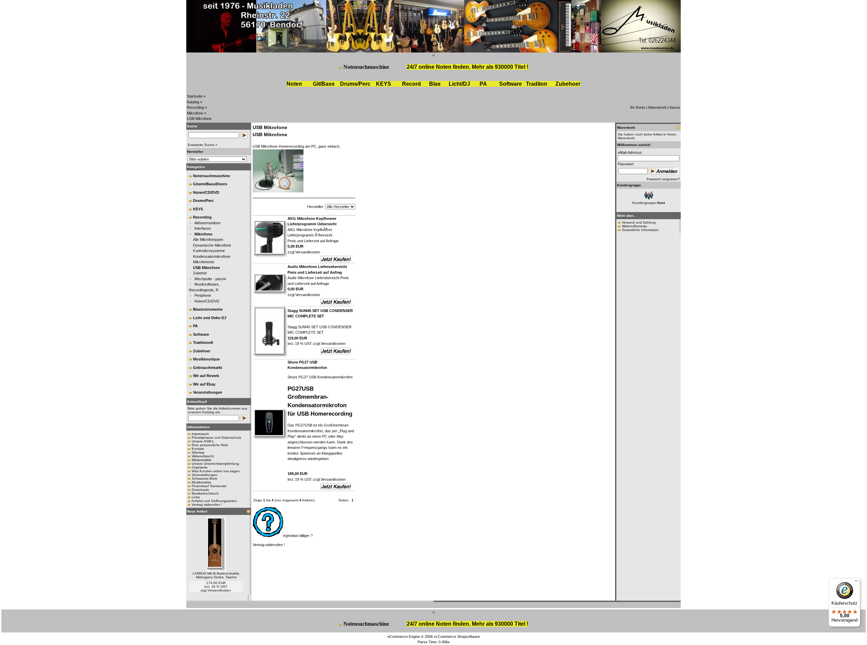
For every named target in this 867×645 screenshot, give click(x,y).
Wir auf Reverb (206, 376)
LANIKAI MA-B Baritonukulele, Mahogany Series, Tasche (216, 575)
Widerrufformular (634, 226)
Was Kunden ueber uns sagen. (216, 471)
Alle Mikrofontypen (208, 239)
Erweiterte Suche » (202, 145)
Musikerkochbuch (205, 493)
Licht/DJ (459, 84)
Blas (435, 84)
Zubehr (567, 84)
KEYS (383, 84)
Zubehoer (201, 351)
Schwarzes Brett (204, 478)
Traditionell (203, 342)
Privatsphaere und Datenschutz (216, 437)
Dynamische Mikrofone (212, 245)
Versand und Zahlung (639, 222)
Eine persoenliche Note (210, 445)
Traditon (536, 84)
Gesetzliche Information (640, 230)
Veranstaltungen (207, 392)
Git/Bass (324, 84)
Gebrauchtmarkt (207, 368)
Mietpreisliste (202, 460)
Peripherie (202, 295)
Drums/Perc (355, 84)
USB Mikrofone (199, 119)
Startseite (195, 96)
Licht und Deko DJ (209, 318)
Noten (294, 84)
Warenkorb (657, 107)
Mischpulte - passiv (210, 279)
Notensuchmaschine (366, 67)
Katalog (193, 102)
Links (196, 497)
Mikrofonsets (203, 262)
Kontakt (198, 449)
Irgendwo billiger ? (298, 536)
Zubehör (200, 273)
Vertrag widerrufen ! (207, 504)
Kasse (675, 107)
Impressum (200, 434)
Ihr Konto (637, 107)
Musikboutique (206, 359)
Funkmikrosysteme (209, 251)
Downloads (200, 490)
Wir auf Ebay (204, 384)
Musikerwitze (201, 482)
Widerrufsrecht (203, 456)
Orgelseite (200, 467)
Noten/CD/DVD (206, 192)
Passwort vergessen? (663, 179)
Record (411, 84)
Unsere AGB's (202, 441)
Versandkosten (219, 590)
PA (483, 84)
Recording (195, 107)
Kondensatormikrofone (211, 256)
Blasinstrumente (208, 309)
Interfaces (202, 228)
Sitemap (198, 452)
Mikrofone (195, 113)
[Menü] (856, 582)
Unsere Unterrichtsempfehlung (215, 463)
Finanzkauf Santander (209, 486)
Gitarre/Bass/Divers (210, 184)
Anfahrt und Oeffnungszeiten (214, 501)
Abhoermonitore (207, 223)
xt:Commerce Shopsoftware (457, 636)
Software (510, 84)
